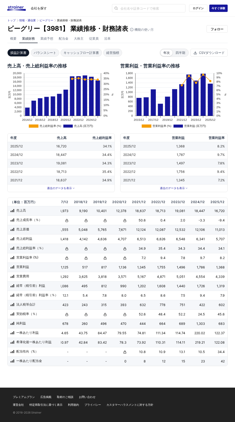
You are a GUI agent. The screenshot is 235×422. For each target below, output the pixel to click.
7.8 (183, 258)
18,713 (160, 211)
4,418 (64, 239)
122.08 (219, 342)
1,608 (161, 286)
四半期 (180, 53)
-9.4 (221, 220)
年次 (166, 53)
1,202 (142, 286)
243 (85, 305)
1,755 (161, 267)
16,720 (219, 211)
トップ (11, 20)
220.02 (199, 333)
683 (221, 323)
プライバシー (92, 404)
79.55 (122, 333)
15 (183, 361)
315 (104, 305)
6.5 (143, 295)
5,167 (141, 277)
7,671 (122, 230)
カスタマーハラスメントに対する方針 (129, 404)
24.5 (201, 314)
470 (123, 323)
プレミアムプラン (24, 397)
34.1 (221, 248)
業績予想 (46, 38)
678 (65, 323)
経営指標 (112, 53)
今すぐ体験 (218, 8)
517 (85, 267)
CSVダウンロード (212, 53)
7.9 (222, 295)
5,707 (220, 239)
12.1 (65, 295)
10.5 (201, 352)
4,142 (83, 239)
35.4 (161, 248)
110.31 (160, 342)
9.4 (162, 258)
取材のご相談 (65, 397)
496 (104, 323)
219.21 (200, 342)
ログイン (198, 8)
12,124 (141, 230)
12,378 (121, 211)
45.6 (221, 314)
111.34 (160, 333)
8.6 (162, 295)
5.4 (85, 295)
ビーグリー (46, 20)
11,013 (220, 230)
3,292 (64, 277)
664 (162, 323)
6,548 (180, 239)
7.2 (144, 258)
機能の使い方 (144, 29)
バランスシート (45, 53)
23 (203, 361)
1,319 (221, 286)
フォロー (217, 29)
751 (182, 305)
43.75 (83, 333)
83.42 (102, 342)
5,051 (180, 277)
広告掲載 (45, 397)
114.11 (180, 342)
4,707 (122, 239)
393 (123, 305)
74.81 (141, 333)
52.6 (142, 314)
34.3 (181, 248)
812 (104, 286)
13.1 (182, 352)
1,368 (220, 267)
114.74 (180, 333)
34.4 (201, 248)
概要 (13, 38)
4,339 (220, 277)
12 (163, 361)
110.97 (63, 342)
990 (123, 286)
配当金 (63, 38)
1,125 (64, 267)
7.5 (183, 295)
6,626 (161, 239)
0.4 (162, 220)
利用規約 (73, 404)
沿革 (107, 38)
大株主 (79, 38)
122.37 (220, 333)
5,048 (83, 230)
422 (202, 305)
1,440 (181, 286)
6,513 (141, 239)
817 (104, 267)
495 (84, 286)
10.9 (162, 352)
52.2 (182, 314)
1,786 (201, 267)
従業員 (94, 38)
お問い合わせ (87, 397)
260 (85, 323)
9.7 (202, 258)
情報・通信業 (27, 20)
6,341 (200, 239)
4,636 (102, 239)
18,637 (140, 211)
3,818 (102, 277)
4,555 (63, 230)
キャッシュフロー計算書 (81, 53)
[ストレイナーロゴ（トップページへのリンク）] (19, 8)
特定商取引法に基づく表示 (45, 404)
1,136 (122, 267)
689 (182, 323)
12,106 (200, 230)
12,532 (180, 230)
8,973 (63, 211)
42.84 (83, 342)
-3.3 (202, 220)
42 (223, 361)
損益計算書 (18, 53)
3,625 (83, 277)
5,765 (102, 230)
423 (65, 305)
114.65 (63, 333)
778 (162, 305)
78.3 (123, 342)
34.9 (142, 248)
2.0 (182, 220)
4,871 (161, 277)
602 (222, 305)
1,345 (141, 267)
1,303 (200, 323)
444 (143, 323)
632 (143, 305)
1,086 (64, 286)
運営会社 (18, 404)
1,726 (201, 286)
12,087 (160, 230)
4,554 (200, 277)
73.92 (141, 342)
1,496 (181, 267)
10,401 (101, 211)
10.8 (142, 352)
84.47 (102, 333)
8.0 (123, 295)
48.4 (161, 314)
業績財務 (28, 38)
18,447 (199, 211)
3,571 (122, 277)
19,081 (180, 211)
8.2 (222, 258)
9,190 (83, 211)
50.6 (142, 220)
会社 (39, 8)
